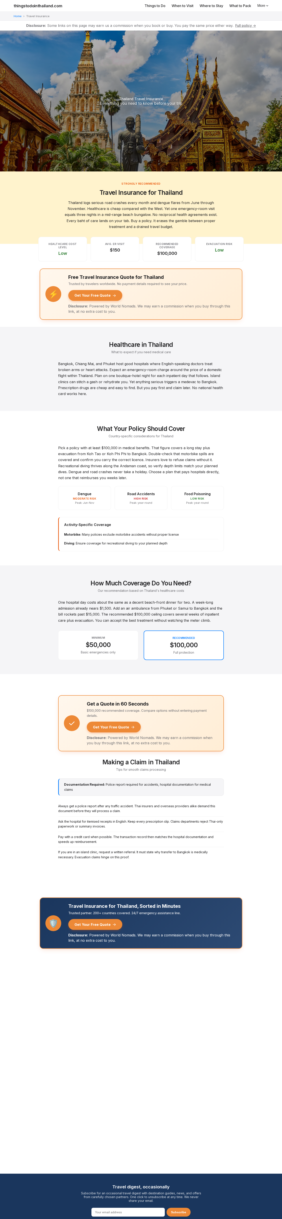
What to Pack (240, 6)
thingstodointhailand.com (38, 6)
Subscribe (178, 1212)
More (261, 5)
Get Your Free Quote (95, 295)
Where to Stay (211, 6)
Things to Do (155, 6)
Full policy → (245, 25)
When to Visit (182, 6)
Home (18, 16)
